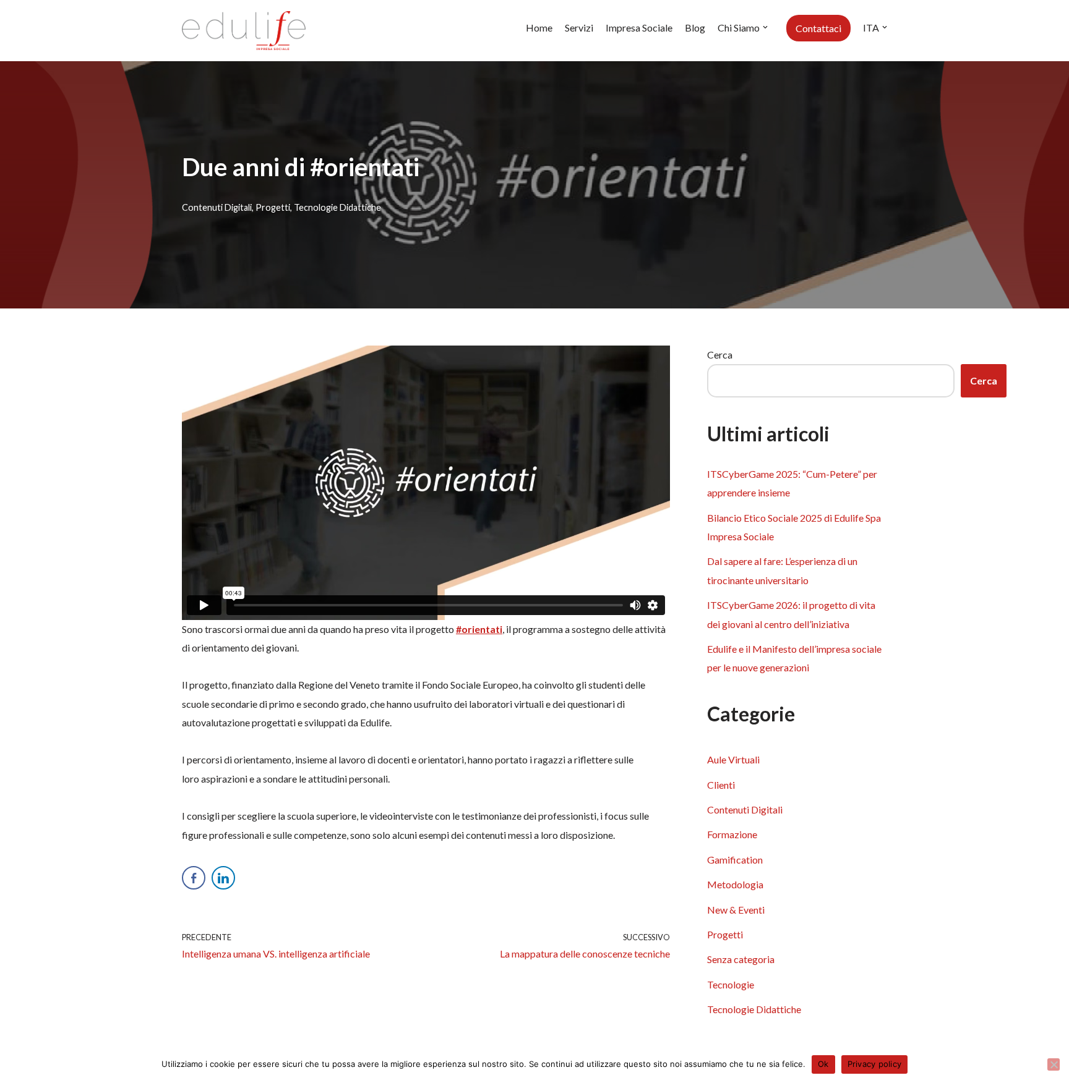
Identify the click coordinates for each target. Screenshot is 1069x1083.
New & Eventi (736, 909)
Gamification (735, 859)
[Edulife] (244, 30)
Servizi (579, 27)
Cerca (719, 354)
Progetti (272, 207)
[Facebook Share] (193, 878)
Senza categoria (741, 959)
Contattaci (818, 28)
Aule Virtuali (733, 759)
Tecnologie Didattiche (337, 207)
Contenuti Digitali (217, 207)
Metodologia (735, 884)
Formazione (732, 834)
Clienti (721, 785)
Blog (695, 27)
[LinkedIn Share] (223, 878)
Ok (823, 1064)
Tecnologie (730, 984)
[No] (1053, 1064)
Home (539, 27)
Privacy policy (875, 1064)
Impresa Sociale (639, 27)
